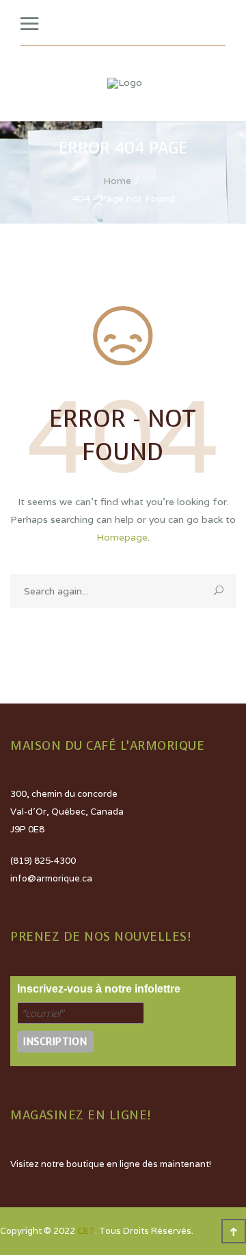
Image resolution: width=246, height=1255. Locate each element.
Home (117, 181)
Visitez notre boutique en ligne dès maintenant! (110, 1164)
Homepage (122, 537)
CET (86, 1231)
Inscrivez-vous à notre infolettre (98, 989)
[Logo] (124, 83)
